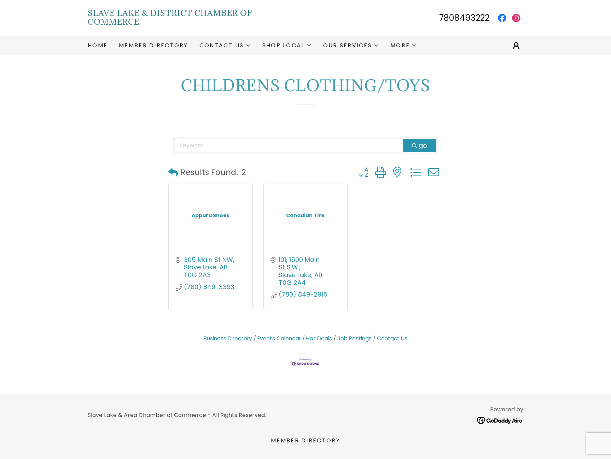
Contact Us (392, 338)
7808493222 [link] (464, 18)
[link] (197, 22)
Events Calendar (279, 338)
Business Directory (228, 338)
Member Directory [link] (153, 45)
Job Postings (354, 338)
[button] (225, 45)
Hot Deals (319, 338)
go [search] (423, 145)
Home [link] (97, 45)
